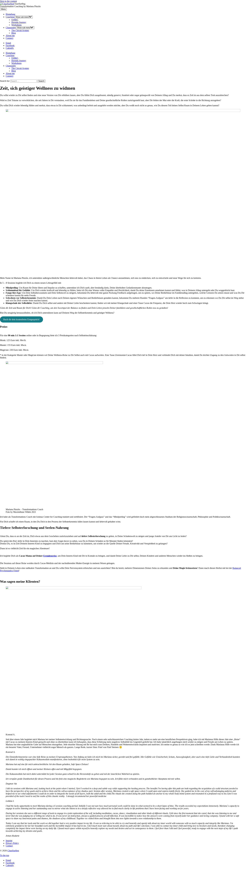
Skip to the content (8, 1)
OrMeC (14, 20)
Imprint (9, 840)
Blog (13, 33)
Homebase (10, 14)
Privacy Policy (12, 843)
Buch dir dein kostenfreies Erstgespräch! (21, 319)
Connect (9, 38)
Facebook (10, 863)
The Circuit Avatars (20, 30)
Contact (9, 846)
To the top (4, 855)
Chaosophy (11, 27)
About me (10, 35)
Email (8, 860)
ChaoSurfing (13, 850)
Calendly (10, 865)
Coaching (10, 17)
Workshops (16, 25)
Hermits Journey (18, 22)
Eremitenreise (50, 556)
